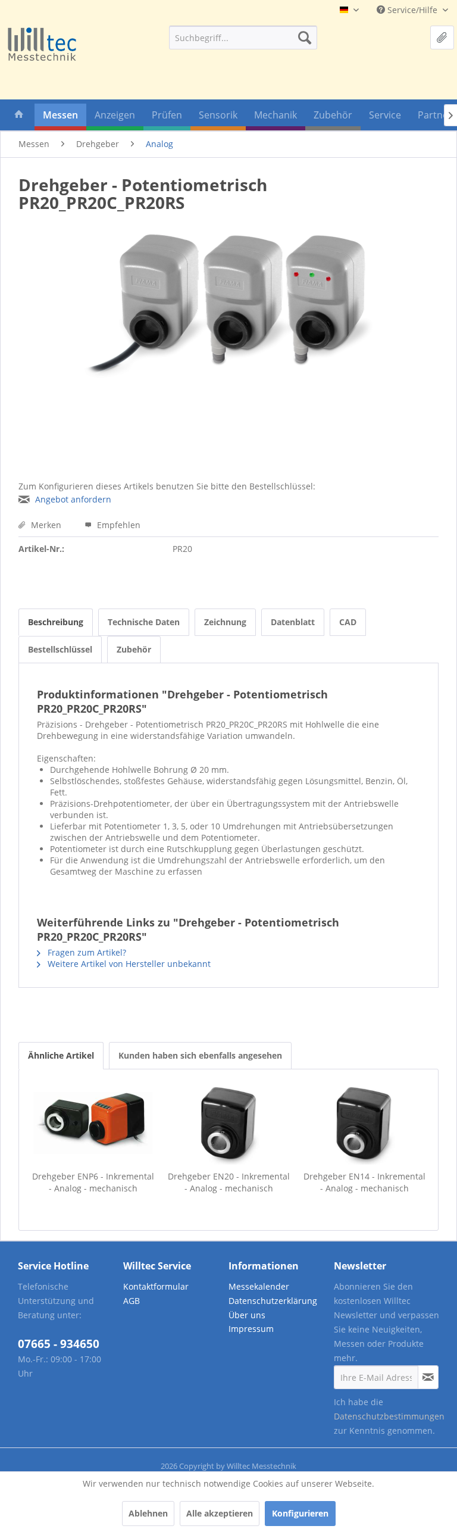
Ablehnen (148, 1513)
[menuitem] (243, 37)
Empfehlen (117, 525)
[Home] (19, 117)
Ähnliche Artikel (61, 1055)
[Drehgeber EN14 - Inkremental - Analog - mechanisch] (364, 1123)
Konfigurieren (300, 1513)
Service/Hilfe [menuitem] (412, 9)
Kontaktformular (156, 1286)
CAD (347, 622)
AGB (131, 1300)
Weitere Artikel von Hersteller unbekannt (128, 963)
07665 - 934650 (58, 1344)
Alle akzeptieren (219, 1513)
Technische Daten (144, 622)
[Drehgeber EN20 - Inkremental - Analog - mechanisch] (228, 1123)
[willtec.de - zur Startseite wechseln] (41, 45)
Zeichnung (225, 622)
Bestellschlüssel (60, 649)
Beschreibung (55, 622)
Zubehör (134, 649)
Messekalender (258, 1286)
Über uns (246, 1315)
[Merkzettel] (442, 37)
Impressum (251, 1328)
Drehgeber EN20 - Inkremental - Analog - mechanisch (229, 1182)
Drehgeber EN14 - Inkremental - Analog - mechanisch (364, 1182)
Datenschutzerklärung (272, 1300)
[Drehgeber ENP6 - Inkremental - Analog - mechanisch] (93, 1123)
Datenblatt (293, 622)
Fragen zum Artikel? (85, 952)
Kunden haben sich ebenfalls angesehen (200, 1055)
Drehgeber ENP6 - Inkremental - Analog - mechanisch (93, 1182)
